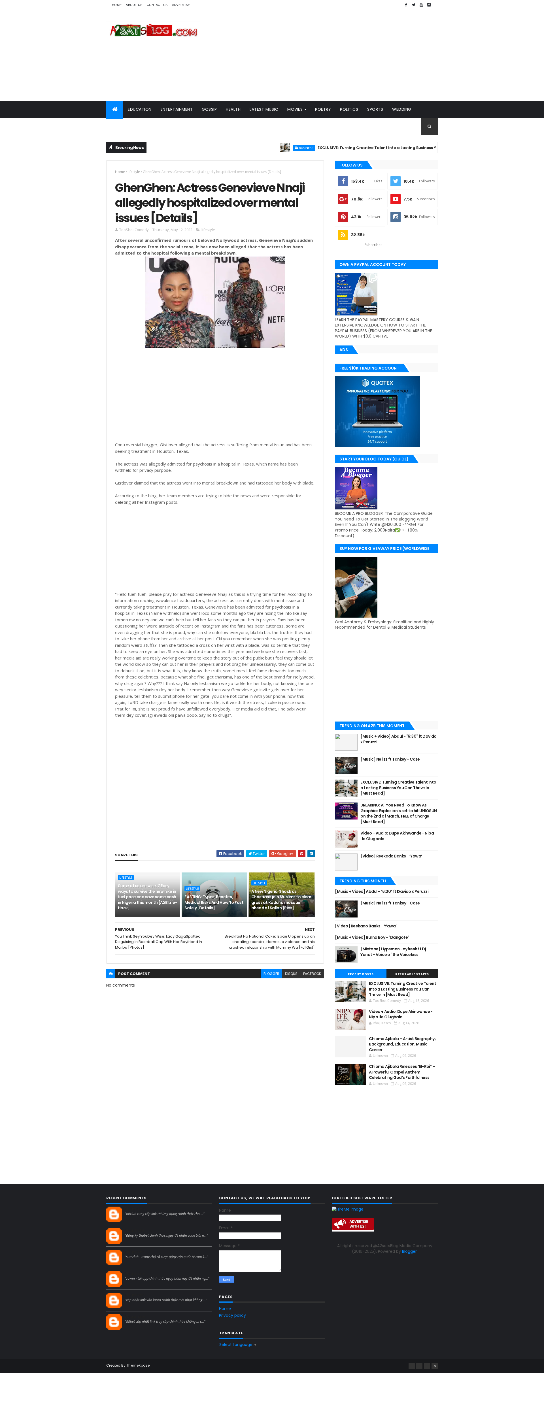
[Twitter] (427, 1366)
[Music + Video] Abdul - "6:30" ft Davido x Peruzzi (398, 739)
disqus (291, 973)
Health (233, 109)
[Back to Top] (435, 1366)
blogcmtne (135, 1209)
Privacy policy (232, 1315)
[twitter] (414, 5)
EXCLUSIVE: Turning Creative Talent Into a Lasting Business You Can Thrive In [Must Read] (374, 147)
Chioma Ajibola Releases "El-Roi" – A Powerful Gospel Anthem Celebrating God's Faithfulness (402, 1072)
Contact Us (157, 5)
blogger (271, 973)
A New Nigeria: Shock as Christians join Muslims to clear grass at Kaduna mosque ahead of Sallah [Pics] (281, 900)
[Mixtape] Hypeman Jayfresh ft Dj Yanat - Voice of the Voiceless (393, 951)
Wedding (401, 109)
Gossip (209, 109)
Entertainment (177, 109)
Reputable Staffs (412, 974)
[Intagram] (419, 1366)
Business (275, 148)
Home (117, 5)
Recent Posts (361, 974)
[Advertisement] (334, 55)
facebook (312, 973)
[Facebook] (412, 1366)
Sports (375, 109)
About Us (134, 5)
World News (124, 126)
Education (140, 109)
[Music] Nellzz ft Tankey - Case (390, 759)
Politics (349, 109)
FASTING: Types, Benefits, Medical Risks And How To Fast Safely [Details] (213, 902)
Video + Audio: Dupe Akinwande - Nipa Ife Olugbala (397, 836)
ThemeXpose (138, 1365)
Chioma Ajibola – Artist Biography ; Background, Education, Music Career (402, 1044)
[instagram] (429, 5)
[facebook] (406, 5)
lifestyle (134, 171)
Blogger (409, 1251)
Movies (295, 109)
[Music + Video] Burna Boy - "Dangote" (372, 937)
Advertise (181, 5)
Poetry (323, 109)
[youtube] (421, 5)
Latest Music (264, 109)
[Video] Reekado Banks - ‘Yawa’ (391, 856)
